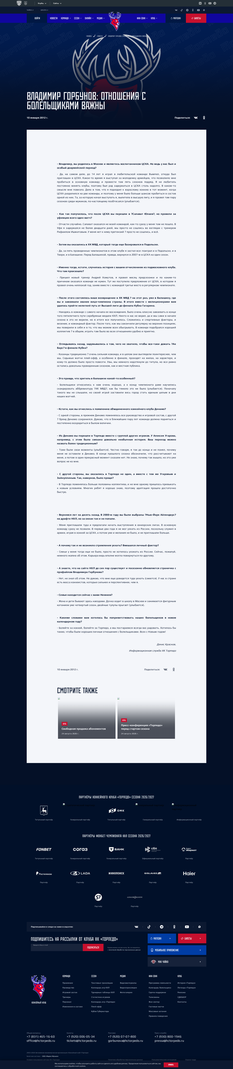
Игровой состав (69, 992)
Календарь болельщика (160, 987)
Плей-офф (96, 1006)
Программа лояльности (160, 983)
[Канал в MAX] (204, 10)
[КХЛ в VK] (200, 3)
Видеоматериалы (128, 983)
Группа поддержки (157, 992)
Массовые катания (157, 1011)
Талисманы (154, 997)
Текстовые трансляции (102, 983)
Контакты (182, 1002)
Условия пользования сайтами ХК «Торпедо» (43, 1060)
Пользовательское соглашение (164, 1060)
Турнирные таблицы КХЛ (103, 992)
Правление (67, 983)
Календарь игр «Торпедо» (103, 1002)
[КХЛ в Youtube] (210, 3)
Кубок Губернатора (100, 1011)
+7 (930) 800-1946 (168, 1036)
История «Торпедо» (187, 983)
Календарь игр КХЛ (100, 987)
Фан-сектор (154, 1002)
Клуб (180, 976)
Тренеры (66, 997)
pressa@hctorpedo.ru (169, 1040)
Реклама (182, 992)
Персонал (66, 1002)
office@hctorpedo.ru (41, 1040)
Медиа (123, 976)
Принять (171, 1065)
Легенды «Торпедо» (187, 987)
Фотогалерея (126, 992)
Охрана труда (190, 1060)
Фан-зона (153, 976)
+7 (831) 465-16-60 (41, 1036)
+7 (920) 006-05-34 (81, 1036)
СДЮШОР (182, 997)
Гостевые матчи (156, 1006)
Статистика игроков (100, 997)
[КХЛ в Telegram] (214, 3)
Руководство (68, 987)
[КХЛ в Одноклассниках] (205, 3)
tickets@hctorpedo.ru (81, 1040)
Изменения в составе (72, 1006)
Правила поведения (158, 1016)
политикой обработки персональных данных (125, 950)
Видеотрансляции (128, 987)
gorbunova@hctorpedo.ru (125, 1040)
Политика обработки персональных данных (125, 1060)
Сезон (93, 976)
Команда (66, 976)
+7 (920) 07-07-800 (122, 1036)
